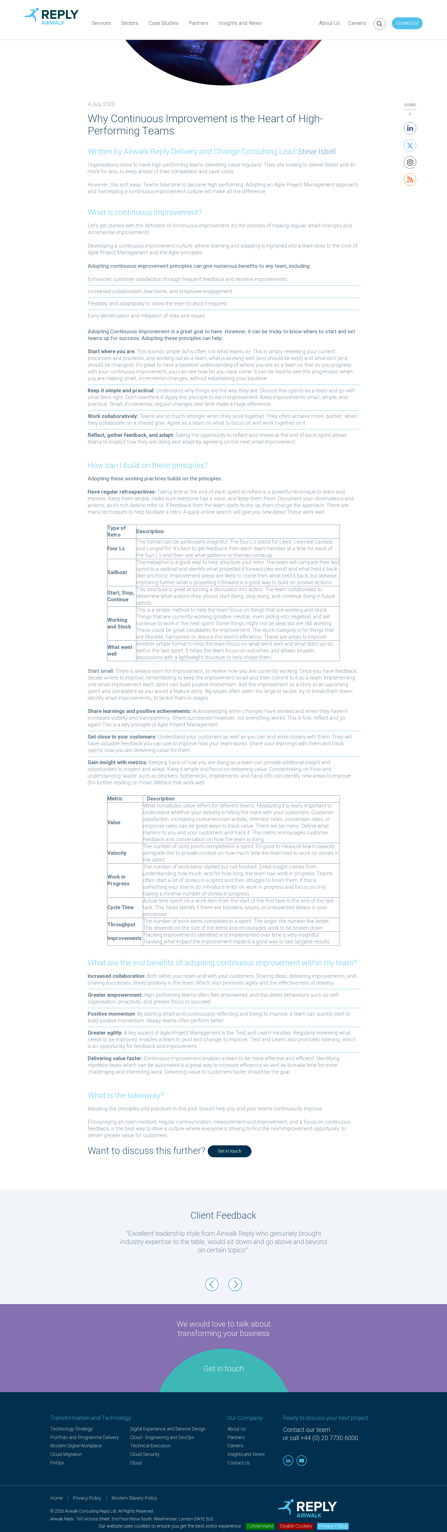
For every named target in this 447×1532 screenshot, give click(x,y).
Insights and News (240, 23)
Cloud (136, 1462)
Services (101, 23)
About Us (329, 23)
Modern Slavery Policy (134, 1498)
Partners (198, 23)
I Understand (260, 1526)
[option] (223, 1239)
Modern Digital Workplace (76, 1445)
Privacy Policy (333, 1526)
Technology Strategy (71, 1429)
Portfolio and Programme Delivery (84, 1437)
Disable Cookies (296, 1526)
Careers (357, 23)
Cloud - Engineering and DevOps (162, 1437)
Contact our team (306, 1429)
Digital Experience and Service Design (167, 1429)
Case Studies (163, 23)
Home (56, 1498)
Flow (144, 782)
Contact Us (407, 23)
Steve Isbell (316, 151)
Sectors (129, 23)
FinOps (57, 1462)
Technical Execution (150, 1445)
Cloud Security (145, 1454)
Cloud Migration (66, 1454)
